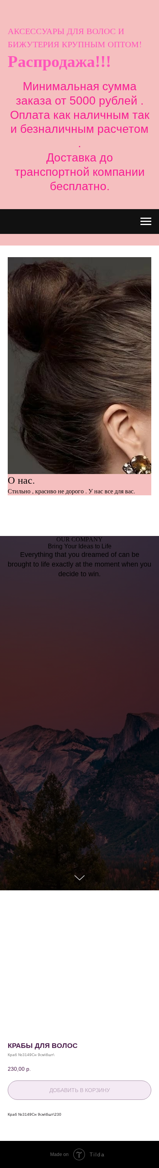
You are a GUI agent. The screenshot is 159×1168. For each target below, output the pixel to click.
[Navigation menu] (145, 221)
